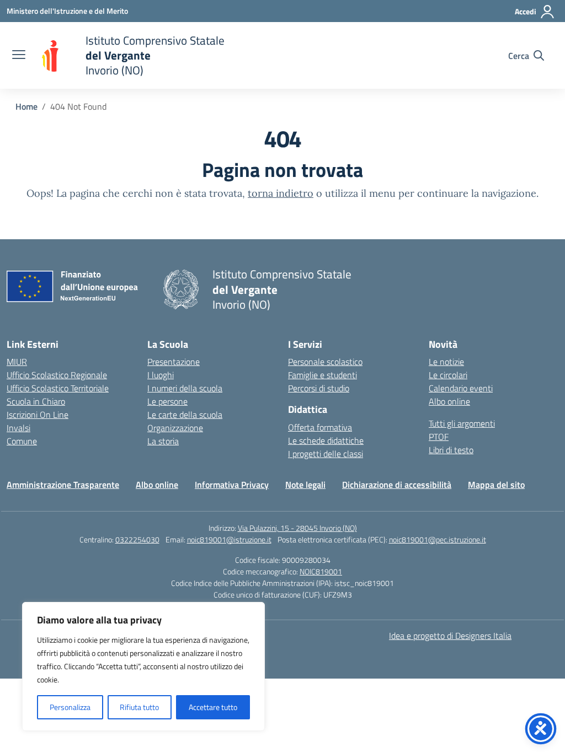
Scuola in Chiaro (36, 401)
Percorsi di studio (318, 388)
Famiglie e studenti (322, 374)
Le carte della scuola (184, 414)
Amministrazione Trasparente (63, 484)
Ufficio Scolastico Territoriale (58, 388)
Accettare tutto (213, 707)
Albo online (449, 401)
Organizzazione (175, 427)
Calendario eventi (461, 388)
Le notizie (446, 361)
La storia (163, 441)
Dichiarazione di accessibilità (396, 484)
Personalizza (70, 707)
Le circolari (448, 374)
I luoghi (160, 374)
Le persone (167, 401)
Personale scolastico (325, 361)
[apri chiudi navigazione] (18, 55)
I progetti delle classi (325, 453)
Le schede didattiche (326, 440)
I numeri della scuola (184, 388)
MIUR (17, 361)
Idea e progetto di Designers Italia (450, 635)
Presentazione (173, 361)
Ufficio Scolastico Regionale (57, 374)
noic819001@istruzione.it (229, 539)
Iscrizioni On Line (37, 414)
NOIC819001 (321, 571)
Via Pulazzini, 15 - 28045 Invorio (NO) (297, 528)
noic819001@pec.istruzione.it (437, 539)
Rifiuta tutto (139, 707)
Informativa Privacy (232, 484)
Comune (22, 441)
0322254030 (137, 539)
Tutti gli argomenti (462, 423)
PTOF (439, 436)
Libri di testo (451, 449)
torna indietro (280, 193)
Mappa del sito (496, 484)
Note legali (305, 484)
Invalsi (18, 427)
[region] (143, 666)
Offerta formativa (320, 427)
